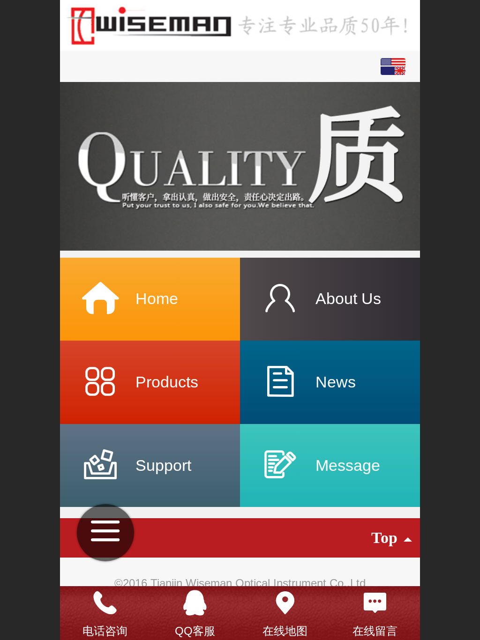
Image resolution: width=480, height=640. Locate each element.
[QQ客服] (195, 603)
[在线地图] (285, 603)
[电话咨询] (105, 603)
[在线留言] (375, 603)
